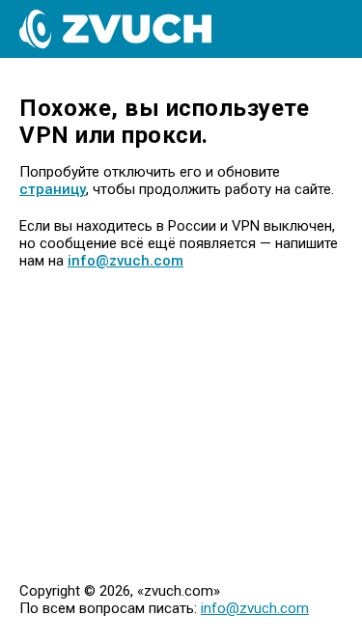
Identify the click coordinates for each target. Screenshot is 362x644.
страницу (52, 189)
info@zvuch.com (125, 260)
